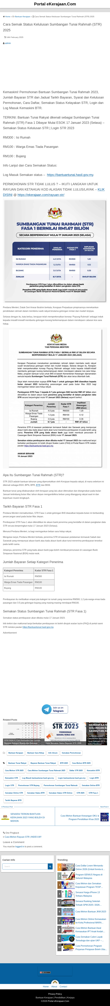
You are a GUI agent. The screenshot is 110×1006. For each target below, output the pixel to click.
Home (46, 986)
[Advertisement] (55, 66)
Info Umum (53, 753)
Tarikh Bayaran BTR (13, 800)
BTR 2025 (64, 763)
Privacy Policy (55, 994)
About (54, 986)
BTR (38, 485)
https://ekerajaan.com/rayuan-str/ (41, 195)
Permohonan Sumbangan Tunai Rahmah (61, 785)
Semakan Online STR (14, 793)
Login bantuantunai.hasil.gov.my (71, 778)
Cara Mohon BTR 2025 (81, 763)
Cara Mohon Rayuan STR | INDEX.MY (23, 837)
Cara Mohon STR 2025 (14, 770)
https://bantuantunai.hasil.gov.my (70, 175)
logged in (19, 846)
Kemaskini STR (11, 778)
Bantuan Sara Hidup (35, 753)
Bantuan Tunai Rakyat (17, 763)
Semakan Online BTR (91, 785)
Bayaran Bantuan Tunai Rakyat (43, 763)
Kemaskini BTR (93, 770)
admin (8, 43)
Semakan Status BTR (36, 793)
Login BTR (94, 778)
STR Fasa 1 (93, 793)
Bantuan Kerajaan (15, 753)
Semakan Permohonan (71, 753)
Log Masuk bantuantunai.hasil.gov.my (38, 778)
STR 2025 (80, 793)
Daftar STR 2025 (76, 770)
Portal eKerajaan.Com (55, 4)
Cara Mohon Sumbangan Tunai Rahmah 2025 (46, 770)
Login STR (9, 785)
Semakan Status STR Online (60, 793)
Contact (63, 986)
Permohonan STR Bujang (28, 785)
